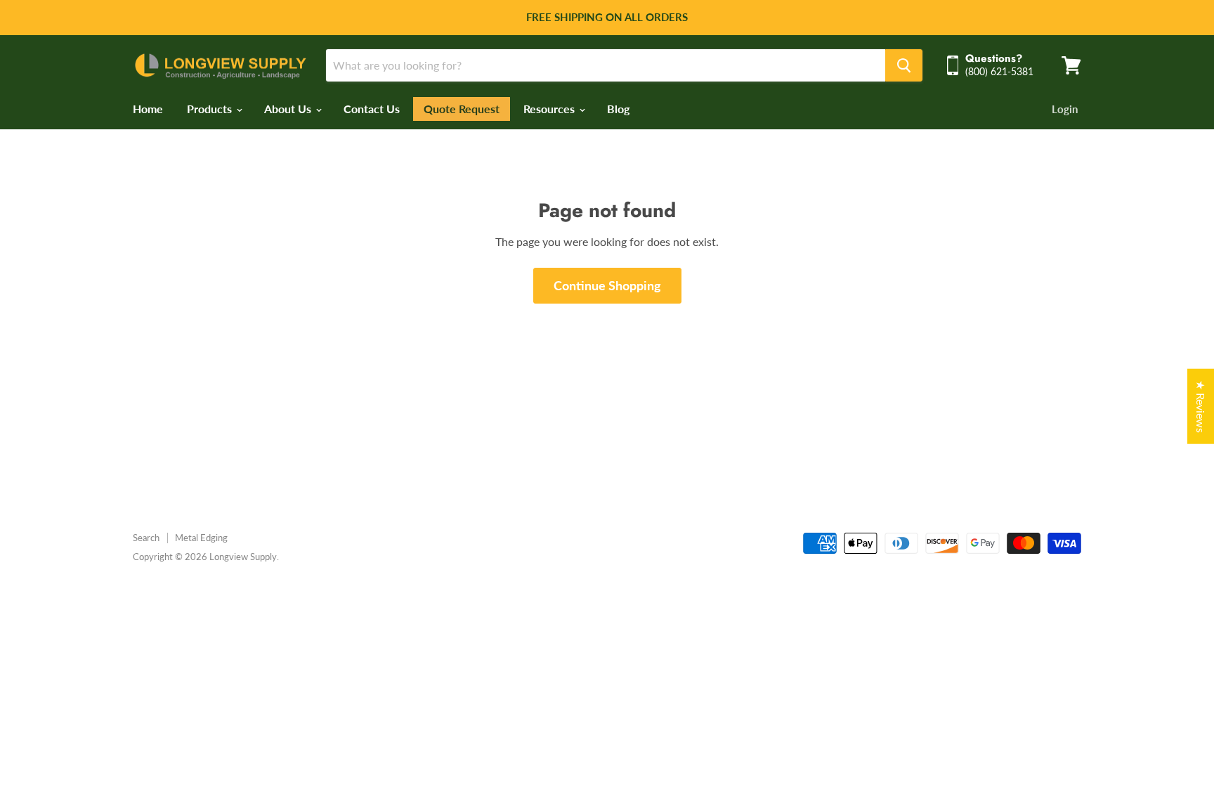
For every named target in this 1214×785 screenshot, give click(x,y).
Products (211, 108)
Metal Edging (201, 537)
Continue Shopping (607, 285)
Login (1065, 109)
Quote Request (462, 109)
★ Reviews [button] (1201, 405)
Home (148, 108)
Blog (618, 108)
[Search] (903, 65)
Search (146, 537)
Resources (550, 108)
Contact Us (372, 108)
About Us (289, 108)
